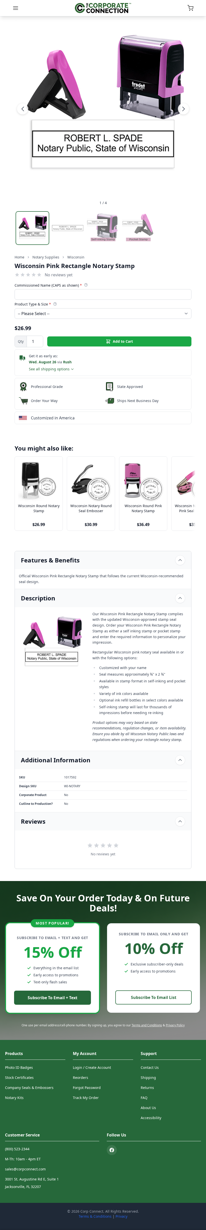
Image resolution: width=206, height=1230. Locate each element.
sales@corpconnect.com (25, 1169)
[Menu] (16, 8)
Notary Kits (14, 1097)
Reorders (80, 1077)
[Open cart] (190, 8)
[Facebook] (112, 1150)
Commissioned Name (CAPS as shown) (48, 285)
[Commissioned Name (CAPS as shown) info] (86, 285)
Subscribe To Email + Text (52, 997)
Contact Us (150, 1067)
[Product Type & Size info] (55, 304)
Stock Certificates (19, 1077)
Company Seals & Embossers (29, 1087)
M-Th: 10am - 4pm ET (23, 1159)
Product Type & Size (33, 304)
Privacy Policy (175, 1025)
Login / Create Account (92, 1067)
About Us (148, 1107)
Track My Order (86, 1097)
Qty (21, 341)
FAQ (144, 1097)
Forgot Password (87, 1087)
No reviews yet (59, 275)
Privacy (121, 1216)
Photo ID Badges (19, 1067)
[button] (22, 108)
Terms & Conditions (95, 1216)
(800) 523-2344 (17, 1149)
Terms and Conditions (147, 1025)
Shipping (148, 1077)
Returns (147, 1087)
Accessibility (151, 1117)
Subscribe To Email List (153, 997)
